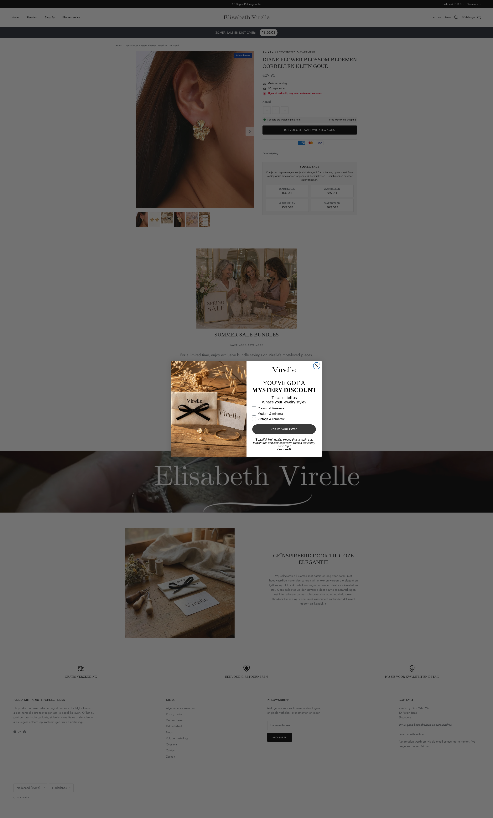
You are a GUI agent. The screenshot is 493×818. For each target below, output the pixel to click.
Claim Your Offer (284, 429)
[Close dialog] (316, 365)
